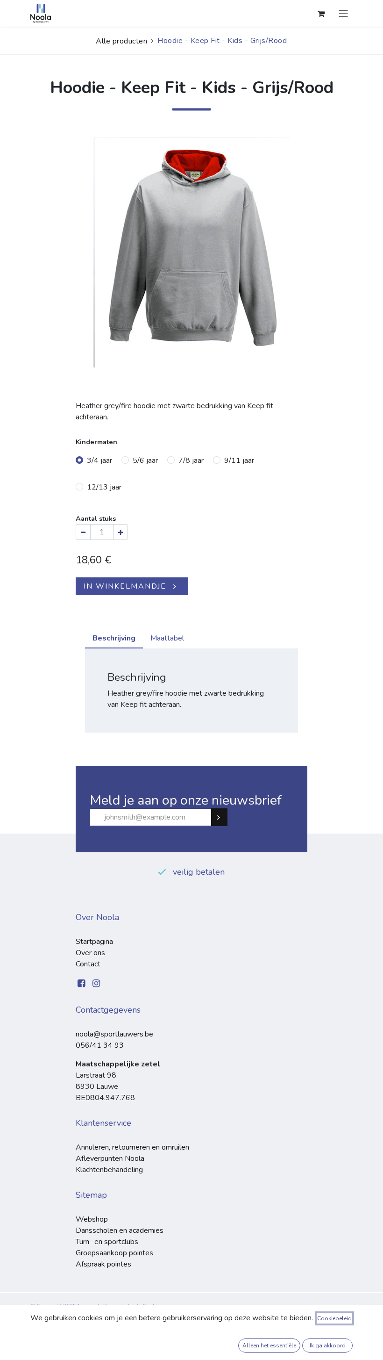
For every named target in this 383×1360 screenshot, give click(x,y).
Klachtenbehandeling (109, 1170)
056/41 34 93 (100, 1045)
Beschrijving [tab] (113, 638)
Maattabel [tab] (167, 638)
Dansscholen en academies (119, 1230)
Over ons (90, 953)
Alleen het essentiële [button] (269, 1345)
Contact (88, 964)
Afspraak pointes (103, 1264)
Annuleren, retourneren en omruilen (132, 1147)
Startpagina (94, 941)
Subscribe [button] (223, 817)
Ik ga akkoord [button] (328, 1345)
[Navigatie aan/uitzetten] (343, 13)
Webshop (92, 1219)
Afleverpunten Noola (110, 1158)
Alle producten (121, 41)
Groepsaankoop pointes (114, 1253)
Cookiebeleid (334, 1318)
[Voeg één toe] (120, 532)
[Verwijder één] (83, 532)
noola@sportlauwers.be (114, 1034)
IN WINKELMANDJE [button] (125, 586)
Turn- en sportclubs (107, 1242)
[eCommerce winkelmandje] (321, 13)
